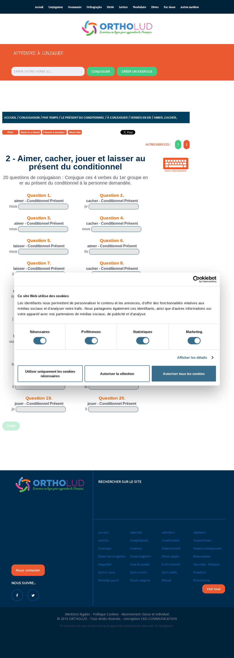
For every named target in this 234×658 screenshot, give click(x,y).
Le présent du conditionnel (82, 117)
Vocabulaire (139, 7)
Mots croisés (138, 572)
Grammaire (74, 7)
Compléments (139, 540)
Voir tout (214, 589)
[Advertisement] (117, 95)
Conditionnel (170, 540)
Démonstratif (171, 548)
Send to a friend (30, 132)
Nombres (199, 572)
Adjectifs (136, 532)
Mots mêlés (169, 572)
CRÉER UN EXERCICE (137, 71)
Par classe (169, 7)
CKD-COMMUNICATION (159, 618)
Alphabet (199, 532)
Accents (103, 532)
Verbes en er (140, 117)
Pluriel (166, 580)
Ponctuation (201, 580)
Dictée (110, 7)
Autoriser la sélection (117, 374)
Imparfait (105, 564)
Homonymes (201, 556)
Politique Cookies (106, 614)
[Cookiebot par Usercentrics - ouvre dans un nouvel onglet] (196, 279)
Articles (103, 540)
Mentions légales (77, 614)
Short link (75, 132)
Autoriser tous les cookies (184, 374)
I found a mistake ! (54, 132)
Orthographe (94, 7)
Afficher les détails (192, 357)
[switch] (91, 340)
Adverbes (168, 532)
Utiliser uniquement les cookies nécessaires (50, 373)
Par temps (50, 117)
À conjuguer (117, 117)
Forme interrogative (111, 556)
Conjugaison (55, 7)
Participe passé (108, 580)
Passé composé (140, 580)
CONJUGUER (100, 71)
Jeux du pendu (140, 564)
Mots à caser (106, 572)
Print (10, 132)
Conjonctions (202, 540)
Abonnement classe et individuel (145, 614)
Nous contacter (28, 570)
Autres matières (190, 7)
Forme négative (140, 556)
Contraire (104, 548)
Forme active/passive (207, 548)
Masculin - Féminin (206, 564)
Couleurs (136, 548)
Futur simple (170, 556)
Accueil (39, 7)
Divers (155, 7)
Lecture (123, 7)
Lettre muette (171, 564)
